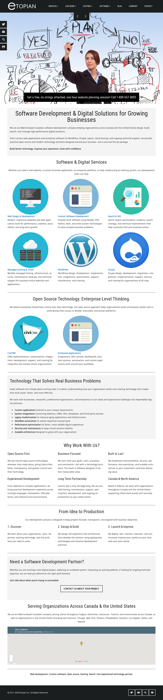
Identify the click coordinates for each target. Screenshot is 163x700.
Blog (120, 6)
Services (53, 6)
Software (104, 6)
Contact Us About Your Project (81, 588)
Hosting (87, 6)
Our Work (69, 6)
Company (133, 6)
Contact (148, 6)
